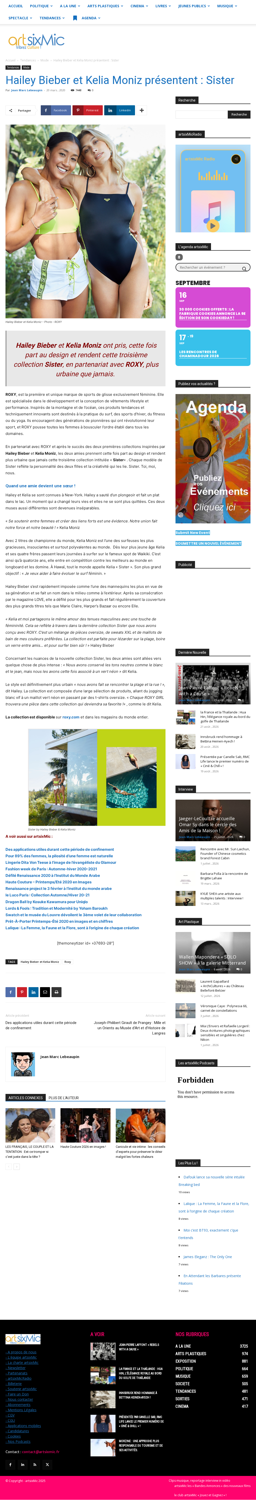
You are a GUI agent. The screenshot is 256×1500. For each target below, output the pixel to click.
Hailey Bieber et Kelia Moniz (40, 962)
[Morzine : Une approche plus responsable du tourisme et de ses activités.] (103, 1447)
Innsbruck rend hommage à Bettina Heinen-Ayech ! (221, 738)
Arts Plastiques (103, 6)
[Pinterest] (22, 992)
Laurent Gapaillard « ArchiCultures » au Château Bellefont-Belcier (222, 986)
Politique (39, 6)
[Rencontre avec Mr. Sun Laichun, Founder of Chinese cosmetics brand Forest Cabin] (186, 853)
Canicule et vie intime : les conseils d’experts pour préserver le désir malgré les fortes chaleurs (140, 1152)
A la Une (68, 6)
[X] (47, 1465)
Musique (225, 6)
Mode (44, 60)
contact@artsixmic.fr (41, 1452)
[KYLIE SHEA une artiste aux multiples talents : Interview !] (186, 898)
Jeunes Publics (192, 6)
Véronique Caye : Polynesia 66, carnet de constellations (223, 1008)
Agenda (88, 18)
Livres (161, 6)
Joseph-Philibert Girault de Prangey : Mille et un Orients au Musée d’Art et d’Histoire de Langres (130, 1028)
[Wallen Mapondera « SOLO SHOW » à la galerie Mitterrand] (213, 953)
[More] (141, 110)
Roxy (67, 962)
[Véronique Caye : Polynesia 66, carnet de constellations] (186, 1010)
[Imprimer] (57, 992)
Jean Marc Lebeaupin (26, 90)
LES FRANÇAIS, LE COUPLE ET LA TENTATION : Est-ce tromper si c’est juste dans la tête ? (30, 1152)
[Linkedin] (33, 992)
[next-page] (17, 1167)
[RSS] (35, 1465)
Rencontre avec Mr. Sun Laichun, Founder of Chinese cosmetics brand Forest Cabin (225, 853)
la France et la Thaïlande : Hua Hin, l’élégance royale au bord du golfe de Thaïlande (225, 716)
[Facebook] (11, 992)
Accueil (15, 6)
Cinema (137, 6)
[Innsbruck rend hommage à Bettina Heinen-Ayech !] (186, 741)
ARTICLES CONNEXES (25, 1098)
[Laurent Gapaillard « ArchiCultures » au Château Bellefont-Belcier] (186, 986)
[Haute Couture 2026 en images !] (85, 1125)
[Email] (45, 992)
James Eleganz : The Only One (208, 1256)
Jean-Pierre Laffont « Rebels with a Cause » (208, 691)
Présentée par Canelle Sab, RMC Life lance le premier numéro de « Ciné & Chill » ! (225, 761)
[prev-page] (9, 1167)
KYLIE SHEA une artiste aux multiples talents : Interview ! (221, 895)
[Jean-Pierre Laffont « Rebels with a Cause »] (213, 683)
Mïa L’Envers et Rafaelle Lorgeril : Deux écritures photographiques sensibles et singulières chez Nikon (225, 1033)
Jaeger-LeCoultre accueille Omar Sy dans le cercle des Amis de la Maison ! (207, 824)
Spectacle (18, 18)
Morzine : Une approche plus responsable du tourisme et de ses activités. (141, 1445)
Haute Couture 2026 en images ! (83, 1147)
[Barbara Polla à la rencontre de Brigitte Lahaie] (186, 878)
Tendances (50, 18)
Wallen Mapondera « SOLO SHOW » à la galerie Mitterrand (212, 960)
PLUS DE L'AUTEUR (64, 1098)
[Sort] (179, 257)
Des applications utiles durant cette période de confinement (41, 1025)
